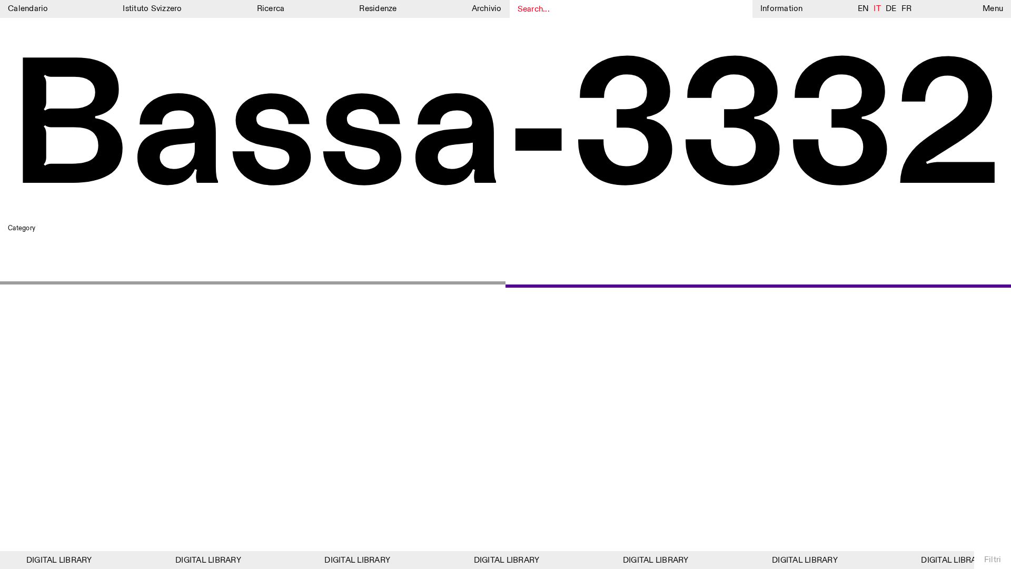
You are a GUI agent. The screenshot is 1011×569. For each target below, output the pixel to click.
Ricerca (271, 9)
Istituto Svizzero (152, 9)
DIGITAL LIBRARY (55, 560)
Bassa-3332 (505, 130)
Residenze (378, 9)
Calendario (28, 9)
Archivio (487, 9)
